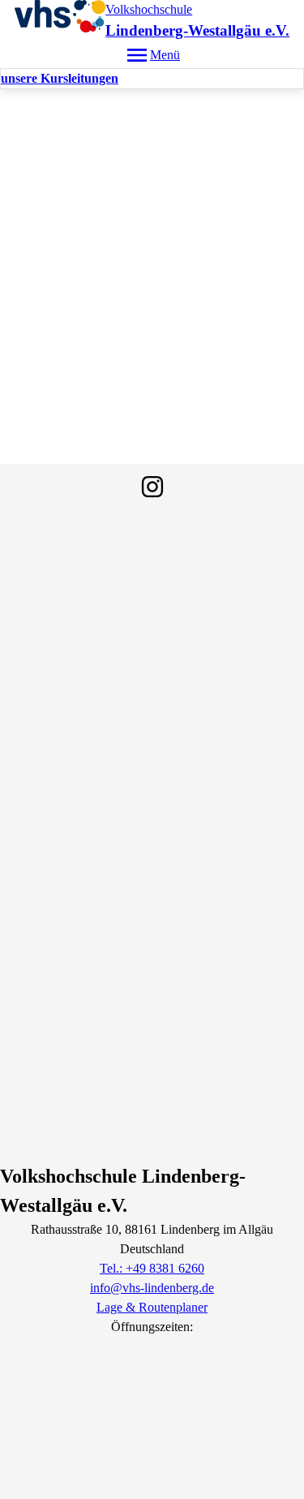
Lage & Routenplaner (152, 1307)
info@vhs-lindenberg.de (152, 1288)
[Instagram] (152, 486)
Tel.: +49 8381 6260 (152, 1268)
